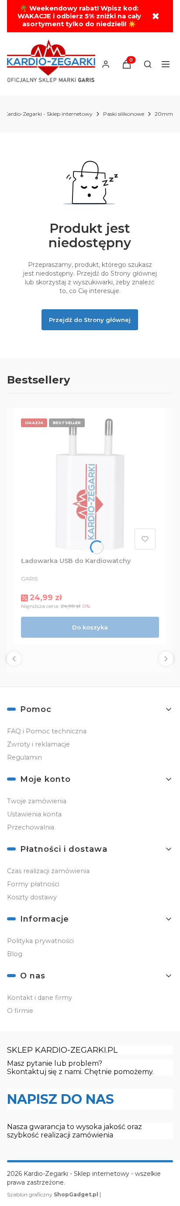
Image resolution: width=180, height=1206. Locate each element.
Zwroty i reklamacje (38, 744)
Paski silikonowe (123, 114)
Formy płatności (33, 884)
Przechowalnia (30, 827)
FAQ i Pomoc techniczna (47, 731)
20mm (164, 114)
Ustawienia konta (34, 814)
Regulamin (24, 757)
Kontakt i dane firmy (39, 998)
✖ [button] (155, 16)
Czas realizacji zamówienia (48, 871)
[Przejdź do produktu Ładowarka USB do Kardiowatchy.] (90, 484)
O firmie (20, 1011)
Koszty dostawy (32, 897)
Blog (14, 954)
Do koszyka (90, 627)
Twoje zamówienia (36, 801)
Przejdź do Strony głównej (90, 319)
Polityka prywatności (40, 941)
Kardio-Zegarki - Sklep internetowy (48, 114)
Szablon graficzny (52, 1194)
